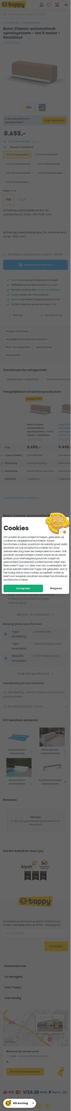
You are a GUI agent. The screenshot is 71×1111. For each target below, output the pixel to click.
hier (26, 565)
